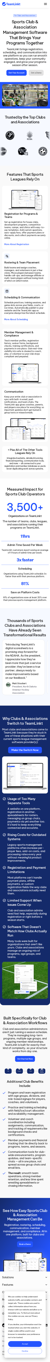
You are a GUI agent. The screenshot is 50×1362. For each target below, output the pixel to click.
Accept (25, 1344)
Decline (25, 1351)
